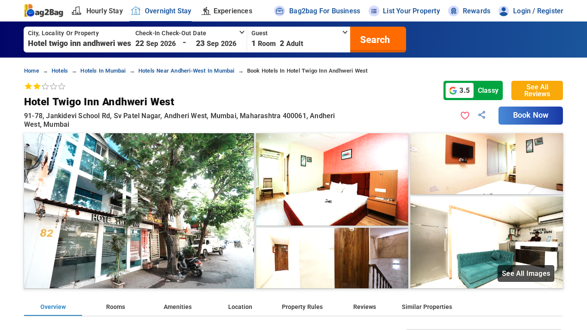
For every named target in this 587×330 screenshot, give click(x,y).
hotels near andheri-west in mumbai (186, 70)
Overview (53, 307)
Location (240, 307)
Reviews (364, 307)
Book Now (530, 115)
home (31, 70)
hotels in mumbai (102, 70)
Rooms (115, 307)
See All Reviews (537, 90)
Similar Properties (427, 307)
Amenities (178, 307)
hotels (60, 70)
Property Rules (302, 307)
